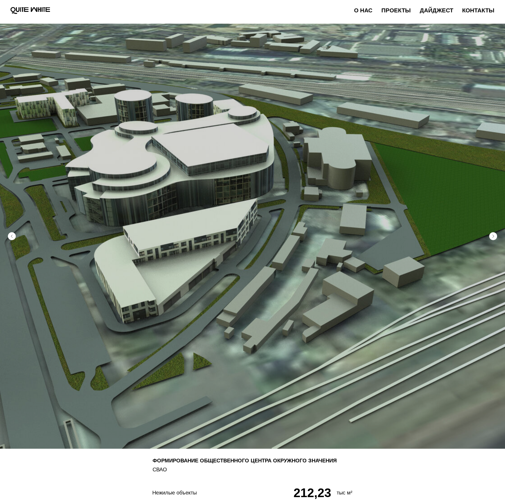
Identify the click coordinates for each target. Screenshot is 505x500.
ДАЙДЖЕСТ (436, 10)
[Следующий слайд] (493, 236)
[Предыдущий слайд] (12, 236)
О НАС (363, 10)
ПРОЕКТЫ (396, 10)
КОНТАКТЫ (478, 10)
